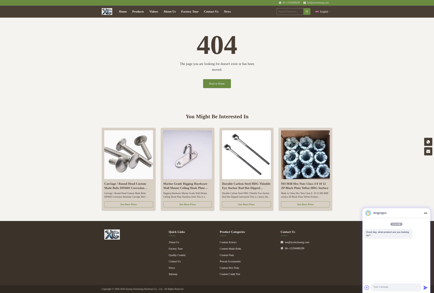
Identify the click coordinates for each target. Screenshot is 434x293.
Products (138, 11)
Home (123, 11)
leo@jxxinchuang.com (318, 2)
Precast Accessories (230, 261)
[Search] (307, 11)
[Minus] (425, 213)
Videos (153, 11)
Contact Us (211, 11)
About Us (169, 11)
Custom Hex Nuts (229, 267)
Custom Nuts (227, 255)
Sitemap (173, 274)
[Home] (107, 11)
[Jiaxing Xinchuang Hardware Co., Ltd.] (112, 238)
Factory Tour (190, 11)
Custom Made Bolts (230, 248)
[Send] (425, 287)
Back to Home (217, 83)
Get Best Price (128, 204)
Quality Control (177, 255)
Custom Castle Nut (230, 274)
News (227, 11)
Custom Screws (228, 242)
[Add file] (366, 287)
